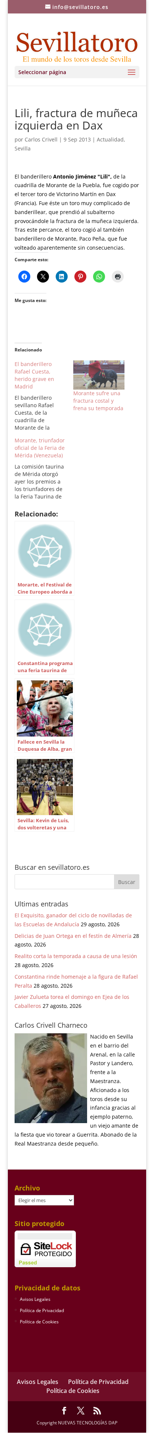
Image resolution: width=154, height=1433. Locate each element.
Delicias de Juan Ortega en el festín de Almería (73, 935)
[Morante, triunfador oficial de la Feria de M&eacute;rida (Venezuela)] (44, 468)
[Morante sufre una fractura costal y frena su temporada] (98, 375)
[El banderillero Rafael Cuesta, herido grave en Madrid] (44, 396)
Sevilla (23, 148)
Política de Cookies (39, 1321)
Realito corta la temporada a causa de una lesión (76, 956)
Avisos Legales (35, 1299)
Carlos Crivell (41, 139)
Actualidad (110, 139)
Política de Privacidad (42, 1310)
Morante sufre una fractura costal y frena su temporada (98, 401)
